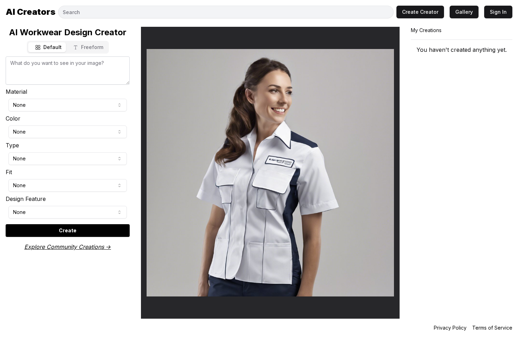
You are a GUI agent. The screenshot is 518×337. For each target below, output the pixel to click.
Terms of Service (492, 328)
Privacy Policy (450, 328)
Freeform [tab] (92, 47)
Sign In (498, 12)
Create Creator (420, 12)
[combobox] (67, 105)
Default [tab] (52, 47)
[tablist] (68, 47)
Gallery (464, 12)
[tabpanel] (68, 146)
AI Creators (30, 12)
